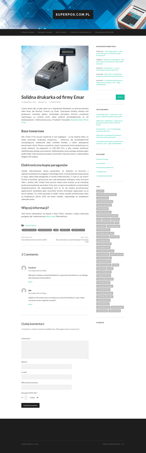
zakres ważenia (102, 311)
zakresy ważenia (115, 311)
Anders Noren (114, 444)
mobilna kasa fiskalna (103, 261)
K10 (117, 223)
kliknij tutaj (50, 216)
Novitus (115, 265)
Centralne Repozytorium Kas (106, 194)
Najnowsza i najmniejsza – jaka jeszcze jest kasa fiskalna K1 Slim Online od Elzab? (110, 62)
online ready (101, 268)
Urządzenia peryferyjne (104, 32)
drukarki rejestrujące (103, 212)
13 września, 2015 (28, 102)
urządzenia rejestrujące (104, 286)
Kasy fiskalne (61, 32)
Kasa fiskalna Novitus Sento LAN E (34, 238)
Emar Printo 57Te (78, 230)
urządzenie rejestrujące (104, 296)
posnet (110, 268)
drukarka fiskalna (29, 230)
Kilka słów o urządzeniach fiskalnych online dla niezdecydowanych (109, 75)
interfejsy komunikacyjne (105, 223)
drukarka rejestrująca (104, 205)
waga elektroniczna (103, 300)
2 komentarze (55, 102)
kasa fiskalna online (103, 230)
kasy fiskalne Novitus (103, 244)
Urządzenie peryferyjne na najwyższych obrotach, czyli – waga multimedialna (109, 82)
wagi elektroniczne (103, 307)
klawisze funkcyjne (116, 254)
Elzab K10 (106, 219)
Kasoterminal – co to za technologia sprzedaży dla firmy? (107, 69)
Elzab (99, 219)
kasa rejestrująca (102, 237)
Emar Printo (65, 230)
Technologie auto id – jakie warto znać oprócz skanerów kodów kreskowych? (109, 53)
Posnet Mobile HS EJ (103, 272)
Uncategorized (101, 172)
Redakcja (42, 102)
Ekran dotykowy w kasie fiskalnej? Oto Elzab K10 (72, 239)
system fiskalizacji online (105, 279)
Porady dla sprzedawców (80, 32)
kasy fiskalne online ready (105, 251)
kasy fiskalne (114, 237)
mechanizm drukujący (104, 258)
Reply (30, 282)
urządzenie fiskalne (103, 289)
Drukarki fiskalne (45, 32)
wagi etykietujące (117, 307)
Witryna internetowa (29, 382)
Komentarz (26, 338)
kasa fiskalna (101, 226)
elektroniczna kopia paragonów (107, 216)
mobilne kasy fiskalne (103, 265)
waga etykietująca (103, 304)
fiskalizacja (115, 219)
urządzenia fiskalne (103, 282)
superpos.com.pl (73, 14)
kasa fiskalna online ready (105, 233)
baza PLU (100, 191)
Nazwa (24, 362)
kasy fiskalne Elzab (103, 240)
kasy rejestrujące (102, 254)
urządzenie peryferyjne (104, 293)
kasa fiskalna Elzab (113, 226)
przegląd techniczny (103, 275)
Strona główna (27, 32)
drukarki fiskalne (45, 230)
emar (56, 230)
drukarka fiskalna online (104, 201)
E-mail (24, 372)
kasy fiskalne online (103, 247)
